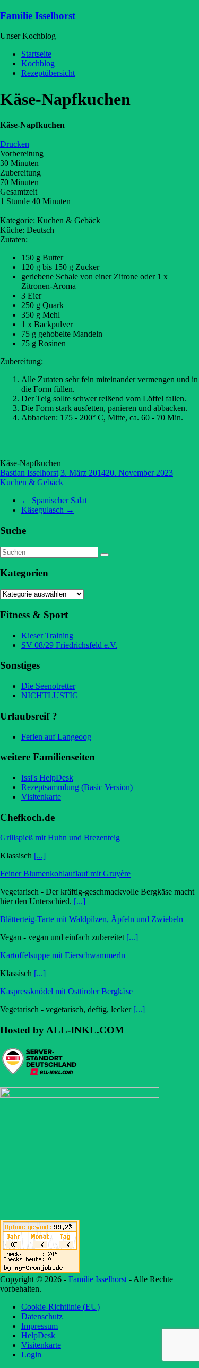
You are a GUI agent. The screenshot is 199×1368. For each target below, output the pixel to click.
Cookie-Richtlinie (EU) (60, 1306)
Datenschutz (42, 1316)
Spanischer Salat (54, 500)
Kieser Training (47, 635)
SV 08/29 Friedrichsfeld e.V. (69, 645)
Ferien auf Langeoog (56, 736)
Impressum (39, 1325)
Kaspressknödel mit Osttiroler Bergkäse (66, 991)
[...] (40, 855)
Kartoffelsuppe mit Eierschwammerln (62, 955)
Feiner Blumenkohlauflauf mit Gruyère (65, 873)
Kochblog (38, 63)
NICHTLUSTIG (50, 695)
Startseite (36, 53)
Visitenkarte (41, 796)
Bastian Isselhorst (29, 472)
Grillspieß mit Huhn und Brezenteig (60, 837)
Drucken (14, 143)
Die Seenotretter (48, 685)
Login (31, 1354)
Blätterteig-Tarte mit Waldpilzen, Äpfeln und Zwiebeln (91, 919)
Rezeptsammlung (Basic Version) (77, 787)
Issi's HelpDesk (47, 777)
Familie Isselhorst (37, 15)
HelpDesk (38, 1335)
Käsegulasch (47, 509)
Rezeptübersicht (48, 72)
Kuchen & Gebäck (31, 482)
